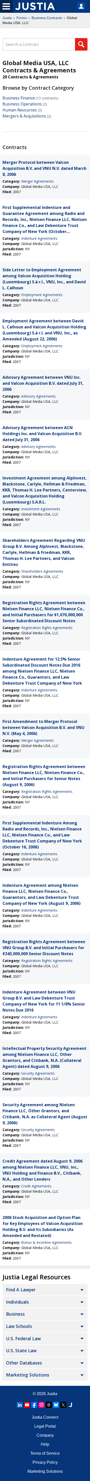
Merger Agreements (37, 181)
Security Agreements (38, 1073)
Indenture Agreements (39, 238)
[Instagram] (41, 1405)
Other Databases (24, 1363)
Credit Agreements (36, 1186)
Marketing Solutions (27, 1375)
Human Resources (19, 110)
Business (15, 1314)
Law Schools (19, 1326)
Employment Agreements (41, 294)
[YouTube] (27, 1405)
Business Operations (22, 104)
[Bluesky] (56, 1405)
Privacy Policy (45, 1462)
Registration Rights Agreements (46, 627)
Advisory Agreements (38, 396)
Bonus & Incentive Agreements (46, 1242)
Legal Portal (45, 1426)
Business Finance (18, 98)
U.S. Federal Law (23, 1338)
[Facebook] (34, 1405)
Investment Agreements (40, 509)
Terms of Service (45, 1453)
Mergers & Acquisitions (24, 116)
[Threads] (49, 1405)
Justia (7, 18)
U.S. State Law (21, 1350)
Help (45, 1444)
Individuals (17, 1302)
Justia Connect (45, 1417)
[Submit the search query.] (81, 44)
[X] (63, 1405)
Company (45, 1435)
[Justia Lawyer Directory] (71, 1405)
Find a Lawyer (21, 1290)
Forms (21, 18)
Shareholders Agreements (42, 571)
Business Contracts (47, 18)
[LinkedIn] (20, 1405)
